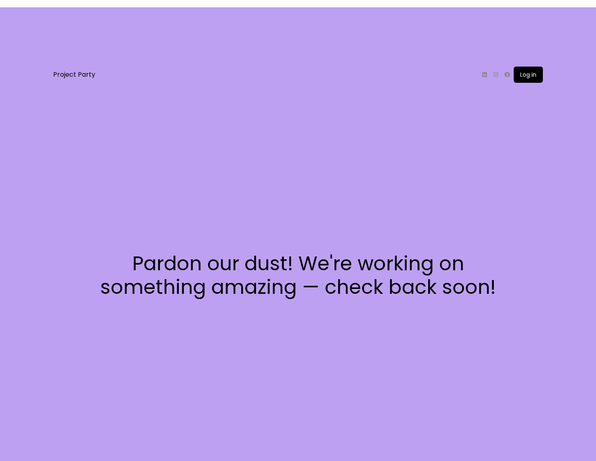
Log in (528, 75)
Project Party (74, 74)
